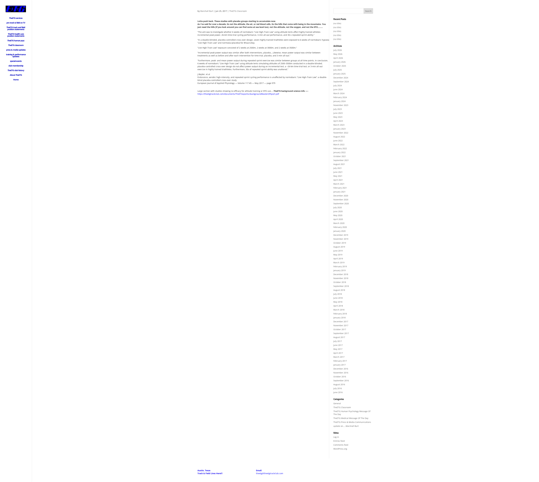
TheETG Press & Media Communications (352, 422)
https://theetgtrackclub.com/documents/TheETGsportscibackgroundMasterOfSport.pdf (238, 94)
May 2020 (337, 215)
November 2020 (340, 199)
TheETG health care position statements (15, 35)
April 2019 (338, 258)
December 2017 (340, 321)
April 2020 (338, 219)
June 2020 (338, 211)
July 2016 (337, 388)
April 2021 (338, 180)
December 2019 (340, 235)
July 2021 (337, 168)
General (337, 403)
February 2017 (340, 360)
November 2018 (340, 278)
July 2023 (337, 109)
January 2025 (339, 73)
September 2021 (341, 160)
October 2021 (339, 156)
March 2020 (338, 223)
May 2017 (337, 349)
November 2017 (340, 325)
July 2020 (337, 207)
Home (16, 80)
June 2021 (338, 172)
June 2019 (338, 250)
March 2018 (338, 309)
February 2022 (340, 148)
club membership (15, 66)
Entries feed (339, 441)
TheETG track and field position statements (15, 28)
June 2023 (338, 113)
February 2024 (340, 97)
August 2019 (339, 246)
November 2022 (340, 132)
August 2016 (339, 384)
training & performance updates (16, 56)
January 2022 (339, 152)
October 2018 (339, 282)
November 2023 (340, 105)
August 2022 (339, 136)
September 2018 (341, 286)
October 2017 (339, 329)
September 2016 (341, 380)
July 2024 (337, 85)
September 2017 (341, 333)
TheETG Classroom (238, 11)
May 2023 (337, 117)
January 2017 (339, 364)
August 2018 (339, 290)
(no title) (337, 23)
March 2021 (338, 183)
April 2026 (338, 58)
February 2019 (340, 266)
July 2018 (337, 294)
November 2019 (340, 239)
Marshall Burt (206, 11)
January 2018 (339, 317)
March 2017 (338, 357)
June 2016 (338, 392)
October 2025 (339, 65)
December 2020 (340, 195)
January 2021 (339, 191)
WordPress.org (340, 448)
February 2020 (340, 227)
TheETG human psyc (15, 41)
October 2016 (339, 376)
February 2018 (340, 313)
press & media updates (16, 50)
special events (16, 61)
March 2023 (338, 124)
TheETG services (15, 18)
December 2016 (340, 368)
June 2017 (338, 345)
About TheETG (16, 75)
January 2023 (339, 128)
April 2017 (338, 353)
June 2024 (338, 89)
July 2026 (337, 50)
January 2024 (339, 101)
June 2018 (338, 298)
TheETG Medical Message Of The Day (350, 418)
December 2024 (340, 77)
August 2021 (339, 164)
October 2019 (339, 242)
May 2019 (337, 254)
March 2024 (338, 93)
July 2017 (337, 341)
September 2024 (341, 81)
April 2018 (338, 305)
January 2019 (339, 270)
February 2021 (340, 187)
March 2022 (338, 144)
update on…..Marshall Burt (346, 426)
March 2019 (338, 262)
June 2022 (338, 140)
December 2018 (340, 274)
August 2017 (339, 337)
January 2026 (339, 62)
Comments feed (340, 445)
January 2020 (339, 231)
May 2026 (337, 54)
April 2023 (338, 121)
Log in (336, 437)
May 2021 (337, 176)
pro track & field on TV (15, 23)
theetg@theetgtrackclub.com (269, 473)
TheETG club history (16, 70)
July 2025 (337, 69)
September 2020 (341, 203)
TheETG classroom (16, 45)
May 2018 (337, 301)
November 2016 (340, 372)
